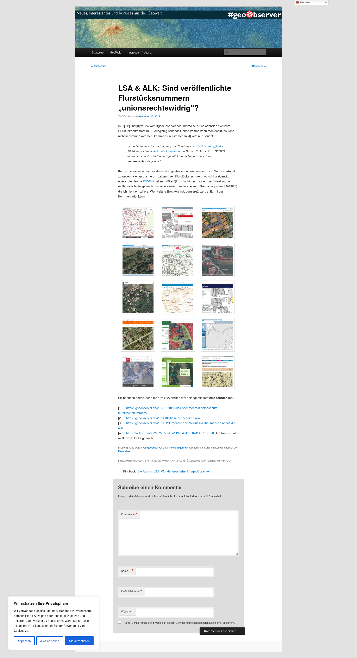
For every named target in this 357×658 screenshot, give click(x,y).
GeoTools (115, 52)
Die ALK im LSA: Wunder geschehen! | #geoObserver (173, 471)
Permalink (124, 451)
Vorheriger (98, 66)
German (304, 2)
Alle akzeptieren (79, 641)
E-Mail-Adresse (131, 591)
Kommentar (129, 514)
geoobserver (154, 447)
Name (127, 571)
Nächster (259, 66)
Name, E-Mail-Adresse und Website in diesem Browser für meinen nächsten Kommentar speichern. (179, 622)
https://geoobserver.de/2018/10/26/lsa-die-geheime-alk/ (163, 418)
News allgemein (178, 447)
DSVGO (148, 181)
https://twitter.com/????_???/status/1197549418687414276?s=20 (170, 433)
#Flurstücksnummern (167, 151)
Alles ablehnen (49, 641)
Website (126, 611)
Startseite (98, 52)
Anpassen (24, 641)
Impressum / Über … (140, 52)
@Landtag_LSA (211, 146)
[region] (53, 623)
